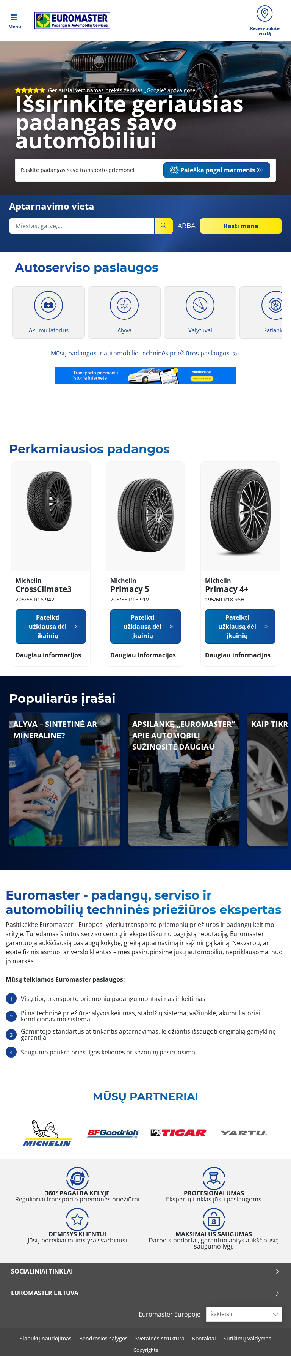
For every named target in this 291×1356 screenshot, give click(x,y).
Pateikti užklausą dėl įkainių (48, 626)
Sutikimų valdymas (247, 1338)
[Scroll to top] (271, 1339)
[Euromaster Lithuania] (70, 20)
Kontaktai (204, 1338)
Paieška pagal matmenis (217, 170)
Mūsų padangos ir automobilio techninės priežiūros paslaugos (141, 353)
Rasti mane (241, 226)
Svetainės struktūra (160, 1338)
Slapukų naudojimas (46, 1338)
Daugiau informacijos (48, 655)
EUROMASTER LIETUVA (44, 1293)
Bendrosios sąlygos (103, 1338)
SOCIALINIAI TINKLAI (42, 1271)
